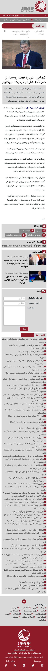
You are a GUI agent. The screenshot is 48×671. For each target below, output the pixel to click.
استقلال (16, 614)
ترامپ (39, 230)
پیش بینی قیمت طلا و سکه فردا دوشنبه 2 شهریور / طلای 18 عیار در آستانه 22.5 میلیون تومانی (24, 494)
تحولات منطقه (28, 617)
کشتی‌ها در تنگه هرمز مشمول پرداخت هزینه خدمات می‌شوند (24, 550)
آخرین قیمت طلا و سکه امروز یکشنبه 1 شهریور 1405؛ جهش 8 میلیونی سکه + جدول (24, 556)
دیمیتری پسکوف (34, 235)
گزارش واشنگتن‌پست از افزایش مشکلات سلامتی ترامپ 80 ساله (25, 507)
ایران (35, 607)
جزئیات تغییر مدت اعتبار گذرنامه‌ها (30, 517)
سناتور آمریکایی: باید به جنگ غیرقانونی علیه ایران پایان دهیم (25, 590)
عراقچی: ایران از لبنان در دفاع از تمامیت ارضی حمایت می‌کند (26, 362)
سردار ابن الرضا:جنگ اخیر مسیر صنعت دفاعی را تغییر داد (26, 534)
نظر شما (31, 308)
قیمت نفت (25, 230)
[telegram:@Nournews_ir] (24, 665)
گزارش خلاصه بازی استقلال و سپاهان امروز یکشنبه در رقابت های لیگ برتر (24, 405)
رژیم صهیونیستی (30, 611)
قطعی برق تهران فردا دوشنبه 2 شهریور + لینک (25, 385)
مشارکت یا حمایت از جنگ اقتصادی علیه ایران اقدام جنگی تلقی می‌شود (24, 381)
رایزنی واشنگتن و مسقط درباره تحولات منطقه (26, 484)
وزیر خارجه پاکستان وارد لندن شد (31, 351)
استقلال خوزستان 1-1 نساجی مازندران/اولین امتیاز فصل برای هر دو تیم (25, 467)
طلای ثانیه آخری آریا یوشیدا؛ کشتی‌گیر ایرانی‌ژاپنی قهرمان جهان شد (25, 461)
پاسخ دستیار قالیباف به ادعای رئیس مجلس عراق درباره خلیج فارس (25, 374)
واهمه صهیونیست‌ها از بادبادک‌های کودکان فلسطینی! (27, 424)
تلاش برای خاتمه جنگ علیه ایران (31, 428)
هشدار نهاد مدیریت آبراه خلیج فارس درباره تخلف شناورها (25, 356)
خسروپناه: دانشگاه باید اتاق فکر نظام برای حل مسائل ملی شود (27, 439)
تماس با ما (10, 661)
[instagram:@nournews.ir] (42, 665)
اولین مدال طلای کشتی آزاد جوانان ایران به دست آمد (25, 525)
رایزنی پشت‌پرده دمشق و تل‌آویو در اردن (28, 511)
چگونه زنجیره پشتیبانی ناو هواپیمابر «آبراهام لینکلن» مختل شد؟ (27, 347)
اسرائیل (15, 607)
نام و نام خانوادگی (35, 298)
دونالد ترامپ (40, 614)
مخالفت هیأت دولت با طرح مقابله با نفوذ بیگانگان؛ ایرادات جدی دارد (24, 368)
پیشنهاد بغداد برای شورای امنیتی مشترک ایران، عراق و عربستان (24, 340)
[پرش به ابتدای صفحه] (24, 601)
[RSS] (15, 665)
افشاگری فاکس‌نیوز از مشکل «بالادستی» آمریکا (25, 530)
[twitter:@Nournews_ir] (33, 665)
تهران (7, 614)
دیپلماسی (41, 617)
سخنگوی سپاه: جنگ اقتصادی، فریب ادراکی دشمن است (24, 541)
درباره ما (37, 661)
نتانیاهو (42, 620)
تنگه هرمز (25, 607)
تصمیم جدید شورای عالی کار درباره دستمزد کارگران (24, 514)
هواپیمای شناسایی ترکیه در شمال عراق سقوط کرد (24, 502)
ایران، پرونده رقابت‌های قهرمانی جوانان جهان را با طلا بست (25, 473)
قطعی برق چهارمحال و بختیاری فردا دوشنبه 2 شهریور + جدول (27, 479)
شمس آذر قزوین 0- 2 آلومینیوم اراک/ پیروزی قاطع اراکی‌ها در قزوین (25, 445)
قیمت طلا (27, 614)
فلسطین (15, 617)
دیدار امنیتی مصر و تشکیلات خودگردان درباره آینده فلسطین (25, 433)
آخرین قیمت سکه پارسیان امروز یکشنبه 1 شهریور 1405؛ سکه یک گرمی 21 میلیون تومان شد (25, 565)
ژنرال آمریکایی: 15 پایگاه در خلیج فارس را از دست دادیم (25, 488)
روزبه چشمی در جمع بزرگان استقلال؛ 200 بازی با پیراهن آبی (25, 411)
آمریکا (43, 607)
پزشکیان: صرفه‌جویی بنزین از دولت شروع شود (25, 520)
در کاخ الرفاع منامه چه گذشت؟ (31, 582)
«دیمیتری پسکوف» (13, 235)
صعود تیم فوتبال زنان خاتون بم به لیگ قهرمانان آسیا (26, 578)
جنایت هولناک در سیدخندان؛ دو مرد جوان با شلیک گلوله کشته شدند (24, 571)
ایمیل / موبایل (33, 303)
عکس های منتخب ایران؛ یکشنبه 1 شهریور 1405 (25, 560)
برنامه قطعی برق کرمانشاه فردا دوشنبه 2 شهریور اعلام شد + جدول (26, 399)
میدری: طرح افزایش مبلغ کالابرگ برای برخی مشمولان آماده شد (27, 390)
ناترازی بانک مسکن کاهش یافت (31, 585)
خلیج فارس (14, 611)
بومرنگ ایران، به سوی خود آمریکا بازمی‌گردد (26, 545)
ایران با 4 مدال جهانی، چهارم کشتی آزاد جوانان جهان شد (26, 417)
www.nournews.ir (24, 657)
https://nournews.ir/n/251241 (15, 246)
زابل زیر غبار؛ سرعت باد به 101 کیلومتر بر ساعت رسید (23, 394)
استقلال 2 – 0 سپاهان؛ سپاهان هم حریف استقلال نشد (24, 451)
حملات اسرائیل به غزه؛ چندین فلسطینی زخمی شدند (23, 456)
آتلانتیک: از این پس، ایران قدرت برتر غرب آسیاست (24, 499)
